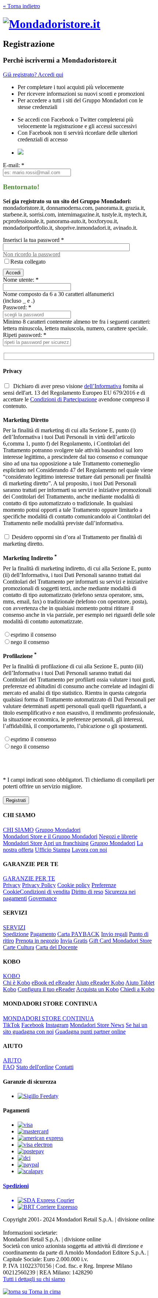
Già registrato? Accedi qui (33, 74)
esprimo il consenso (33, 635)
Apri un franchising (66, 843)
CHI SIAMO (18, 830)
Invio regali (114, 934)
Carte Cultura (18, 947)
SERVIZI (14, 927)
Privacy (12, 885)
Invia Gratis (73, 941)
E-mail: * (13, 165)
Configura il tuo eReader (46, 989)
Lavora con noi (89, 850)
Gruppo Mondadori (57, 830)
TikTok (11, 1025)
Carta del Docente (57, 947)
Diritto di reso (87, 892)
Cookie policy (73, 885)
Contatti (64, 1067)
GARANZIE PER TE (29, 878)
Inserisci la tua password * (33, 240)
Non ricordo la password (31, 254)
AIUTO (12, 1060)
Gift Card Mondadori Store (120, 941)
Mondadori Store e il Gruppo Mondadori (50, 836)
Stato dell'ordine (35, 1067)
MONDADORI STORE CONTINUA (48, 1018)
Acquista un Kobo (97, 989)
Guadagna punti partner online (90, 1031)
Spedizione (16, 934)
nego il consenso (30, 642)
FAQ (9, 1067)
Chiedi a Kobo (137, 989)
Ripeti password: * (24, 335)
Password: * (17, 307)
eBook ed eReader (53, 982)
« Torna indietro (21, 6)
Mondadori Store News (97, 1025)
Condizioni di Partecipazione (63, 399)
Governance (42, 898)
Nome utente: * (21, 280)
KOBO (11, 976)
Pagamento (43, 934)
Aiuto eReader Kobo (100, 982)
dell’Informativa (102, 386)
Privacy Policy (39, 885)
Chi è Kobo (16, 982)
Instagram (57, 1025)
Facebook (32, 1025)
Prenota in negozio (37, 941)
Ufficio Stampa (52, 850)
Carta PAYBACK (78, 934)
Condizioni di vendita (45, 892)
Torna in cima (44, 1291)
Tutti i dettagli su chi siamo (34, 1279)
